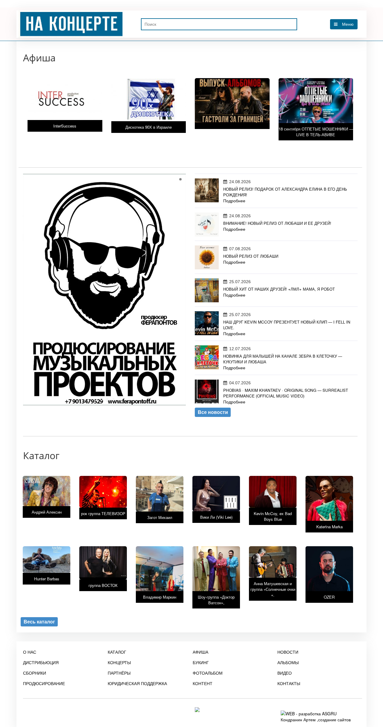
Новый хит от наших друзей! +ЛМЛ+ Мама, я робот (279, 289)
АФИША (200, 652)
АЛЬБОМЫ (288, 662)
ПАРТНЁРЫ (119, 673)
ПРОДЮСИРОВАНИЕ (44, 683)
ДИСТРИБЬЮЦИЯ (41, 662)
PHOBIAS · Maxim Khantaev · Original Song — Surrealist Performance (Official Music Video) (285, 393)
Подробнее (234, 201)
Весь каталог (39, 621)
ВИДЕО (284, 673)
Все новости (213, 412)
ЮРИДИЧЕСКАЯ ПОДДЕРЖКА (137, 683)
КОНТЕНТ (202, 683)
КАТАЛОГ (117, 652)
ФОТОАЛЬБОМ (208, 673)
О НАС (29, 652)
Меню (348, 24)
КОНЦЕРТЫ (119, 662)
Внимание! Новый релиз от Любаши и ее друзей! (277, 223)
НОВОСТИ (287, 652)
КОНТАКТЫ (288, 683)
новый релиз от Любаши (250, 256)
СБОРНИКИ (34, 673)
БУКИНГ (201, 662)
